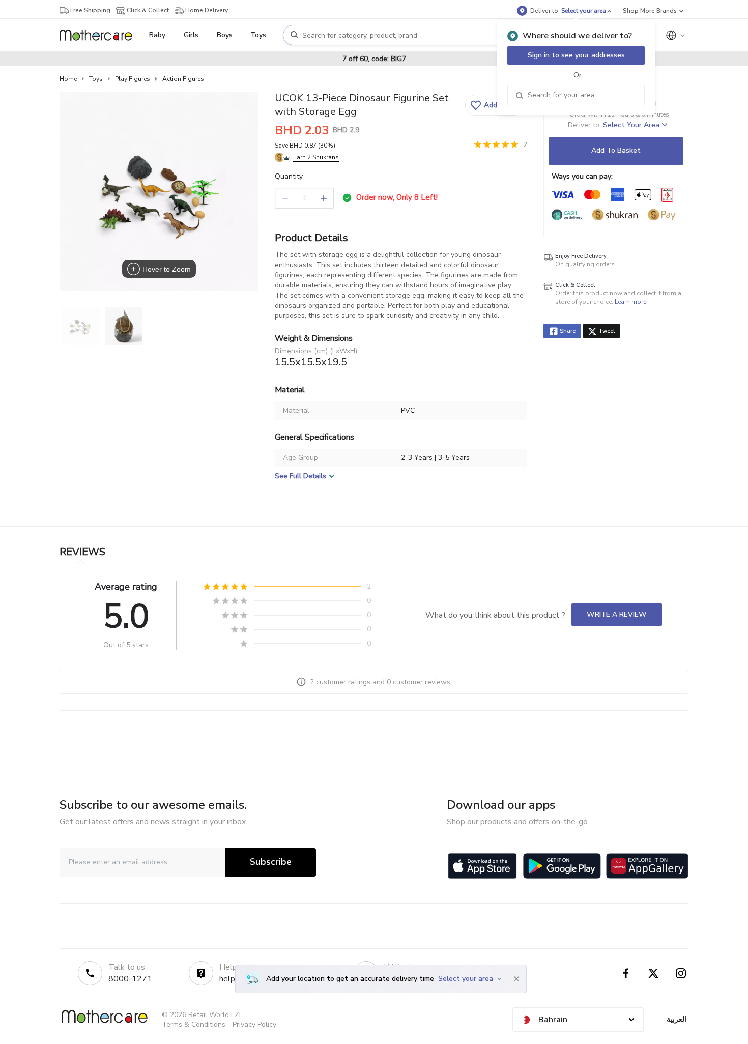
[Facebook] (626, 973)
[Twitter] (653, 973)
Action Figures (183, 79)
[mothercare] (100, 35)
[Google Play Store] (562, 866)
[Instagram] (681, 973)
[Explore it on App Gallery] (647, 866)
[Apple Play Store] (482, 866)
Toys (96, 79)
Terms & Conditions (193, 1024)
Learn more (630, 302)
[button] (495, 105)
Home (68, 79)
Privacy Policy (254, 1024)
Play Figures (132, 79)
